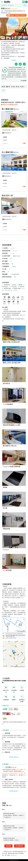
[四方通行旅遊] (7, 2)
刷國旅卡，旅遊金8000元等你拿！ (18, 15)
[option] (14, 333)
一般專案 (4, 137)
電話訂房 (14, 130)
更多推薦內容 (19, 846)
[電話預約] (24, 64)
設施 (14, 86)
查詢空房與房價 (6, 130)
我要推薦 (8, 846)
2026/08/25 (5, 143)
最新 (4, 86)
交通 (18, 86)
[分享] (16, 64)
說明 (23, 86)
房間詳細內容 (7, 133)
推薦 (4, 90)
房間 (9, 86)
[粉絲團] (20, 64)
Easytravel (16, 860)
